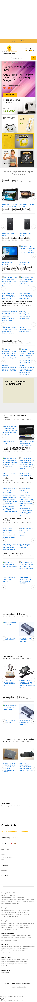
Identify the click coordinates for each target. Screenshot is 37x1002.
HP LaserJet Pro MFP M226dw (9, 474)
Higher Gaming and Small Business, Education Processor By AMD (17, 302)
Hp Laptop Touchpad (7, 927)
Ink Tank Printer (5, 951)
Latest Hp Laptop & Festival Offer (16, 238)
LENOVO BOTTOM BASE (22, 914)
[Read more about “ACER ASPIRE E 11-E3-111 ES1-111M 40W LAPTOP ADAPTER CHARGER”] (22, 574)
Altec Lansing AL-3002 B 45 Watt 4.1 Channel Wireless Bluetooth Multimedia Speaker (10, 546)
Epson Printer (5, 972)
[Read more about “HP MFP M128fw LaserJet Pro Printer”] (22, 470)
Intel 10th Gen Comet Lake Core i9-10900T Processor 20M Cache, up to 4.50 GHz (9, 296)
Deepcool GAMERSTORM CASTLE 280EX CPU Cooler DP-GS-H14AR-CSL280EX (10, 368)
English (23, 41)
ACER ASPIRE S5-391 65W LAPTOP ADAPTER (9, 579)
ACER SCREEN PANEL (8, 936)
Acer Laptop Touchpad (7, 923)
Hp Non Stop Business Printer (9, 946)
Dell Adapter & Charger (12, 656)
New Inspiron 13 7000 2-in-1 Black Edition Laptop (9, 205)
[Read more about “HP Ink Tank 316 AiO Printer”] (5, 438)
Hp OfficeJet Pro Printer (19, 951)
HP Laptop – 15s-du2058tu (24, 263)
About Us (4, 870)
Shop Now (10, 94)
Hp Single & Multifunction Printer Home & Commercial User (16, 449)
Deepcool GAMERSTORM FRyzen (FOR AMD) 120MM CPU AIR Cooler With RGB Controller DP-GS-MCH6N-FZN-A (27, 370)
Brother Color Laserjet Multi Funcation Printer (14, 959)
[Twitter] (5, 844)
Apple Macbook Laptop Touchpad (25, 923)
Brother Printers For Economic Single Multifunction (18, 479)
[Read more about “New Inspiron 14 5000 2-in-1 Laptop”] (22, 201)
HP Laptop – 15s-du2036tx (7, 263)
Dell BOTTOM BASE (23, 912)
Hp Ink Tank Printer (22, 948)
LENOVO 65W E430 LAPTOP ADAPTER (9, 639)
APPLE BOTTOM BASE (23, 910)
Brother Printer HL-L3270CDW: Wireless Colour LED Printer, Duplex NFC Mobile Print (25, 512)
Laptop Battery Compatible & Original (18, 739)
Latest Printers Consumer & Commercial (14, 417)
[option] (18, 79)
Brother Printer (5, 966)
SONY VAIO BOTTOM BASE (9, 916)
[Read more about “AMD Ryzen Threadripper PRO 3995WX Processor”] (22, 324)
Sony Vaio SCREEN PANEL (9, 940)
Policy (3, 854)
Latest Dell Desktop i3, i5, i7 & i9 (16, 209)
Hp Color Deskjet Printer (8, 948)
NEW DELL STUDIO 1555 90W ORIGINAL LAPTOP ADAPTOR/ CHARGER (9, 683)
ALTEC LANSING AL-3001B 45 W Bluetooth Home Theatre (26, 545)
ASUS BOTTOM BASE (8, 912)
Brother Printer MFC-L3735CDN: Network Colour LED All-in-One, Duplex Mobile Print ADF (10, 509)
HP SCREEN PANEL (7, 938)
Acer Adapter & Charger (13, 554)
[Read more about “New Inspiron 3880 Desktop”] (5, 230)
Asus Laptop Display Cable (8, 899)
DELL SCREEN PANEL (24, 936)
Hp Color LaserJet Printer (27, 946)
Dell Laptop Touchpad (22, 925)
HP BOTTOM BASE (7, 914)
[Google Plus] (8, 844)
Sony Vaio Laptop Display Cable (10, 903)
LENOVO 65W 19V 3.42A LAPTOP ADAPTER (25, 639)
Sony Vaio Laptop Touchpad (9, 929)
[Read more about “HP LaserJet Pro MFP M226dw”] (5, 470)
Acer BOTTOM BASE (7, 910)
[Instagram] (15, 844)
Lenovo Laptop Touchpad (22, 927)
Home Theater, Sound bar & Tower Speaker (17, 519)
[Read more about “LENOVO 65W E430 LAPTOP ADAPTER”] (5, 635)
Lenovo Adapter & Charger (14, 614)
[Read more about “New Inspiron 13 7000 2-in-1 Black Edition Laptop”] (5, 201)
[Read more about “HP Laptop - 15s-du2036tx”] (5, 259)
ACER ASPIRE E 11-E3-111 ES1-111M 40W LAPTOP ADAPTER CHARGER (26, 580)
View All (28, 182)
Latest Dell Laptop (10, 180)
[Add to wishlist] (14, 201)
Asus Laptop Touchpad (7, 925)
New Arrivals (6, 182)
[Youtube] (11, 844)
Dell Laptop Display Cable (25, 899)
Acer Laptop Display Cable (8, 895)
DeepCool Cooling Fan (11, 341)
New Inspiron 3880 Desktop (8, 234)
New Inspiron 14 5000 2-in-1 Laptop (26, 205)
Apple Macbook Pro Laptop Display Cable (12, 897)
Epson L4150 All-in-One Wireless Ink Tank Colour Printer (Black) (26, 443)
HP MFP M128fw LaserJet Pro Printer (25, 474)
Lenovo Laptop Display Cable (25, 901)
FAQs (2, 860)
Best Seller (15, 182)
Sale (22, 182)
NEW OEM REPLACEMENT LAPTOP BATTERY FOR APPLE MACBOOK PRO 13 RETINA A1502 (26, 767)
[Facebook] (2, 844)
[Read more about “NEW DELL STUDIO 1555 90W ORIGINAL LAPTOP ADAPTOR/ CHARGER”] (5, 677)
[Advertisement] (18, 19)
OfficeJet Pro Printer (7, 953)
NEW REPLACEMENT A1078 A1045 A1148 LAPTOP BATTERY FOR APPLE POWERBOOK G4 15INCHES (9, 768)
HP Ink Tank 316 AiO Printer (9, 442)
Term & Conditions (6, 857)
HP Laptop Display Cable (8, 901)
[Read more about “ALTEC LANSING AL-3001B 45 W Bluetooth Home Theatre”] (22, 541)
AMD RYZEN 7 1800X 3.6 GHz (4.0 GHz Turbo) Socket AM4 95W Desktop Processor (9, 330)
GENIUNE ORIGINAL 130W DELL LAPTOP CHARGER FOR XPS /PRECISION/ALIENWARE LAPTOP (27, 684)
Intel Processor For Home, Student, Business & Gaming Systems (17, 268)
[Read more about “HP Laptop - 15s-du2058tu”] (22, 259)
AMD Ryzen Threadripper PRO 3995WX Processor (25, 329)
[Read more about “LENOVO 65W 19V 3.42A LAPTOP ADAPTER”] (22, 635)
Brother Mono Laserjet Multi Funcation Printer (14, 961)
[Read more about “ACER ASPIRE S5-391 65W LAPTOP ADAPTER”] (5, 574)
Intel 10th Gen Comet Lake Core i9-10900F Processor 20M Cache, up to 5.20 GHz (26, 296)
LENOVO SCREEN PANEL (23, 938)
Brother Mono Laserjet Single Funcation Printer (14, 963)
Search (33, 58)
